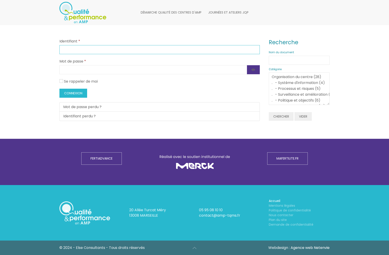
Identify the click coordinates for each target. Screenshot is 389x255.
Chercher (281, 116)
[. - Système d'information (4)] (299, 83)
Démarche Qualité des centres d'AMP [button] (171, 12)
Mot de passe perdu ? (82, 106)
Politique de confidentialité (290, 210)
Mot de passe (72, 61)
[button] (194, 248)
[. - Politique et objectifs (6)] (299, 100)
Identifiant (69, 41)
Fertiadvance (101, 158)
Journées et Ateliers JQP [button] (228, 12)
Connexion (73, 93)
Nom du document (281, 52)
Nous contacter (281, 215)
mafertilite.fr (287, 158)
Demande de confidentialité (291, 224)
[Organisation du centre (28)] (299, 77)
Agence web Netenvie (310, 247)
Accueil (274, 201)
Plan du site (278, 220)
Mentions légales (282, 205)
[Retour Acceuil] (82, 12)
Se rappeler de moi (81, 81)
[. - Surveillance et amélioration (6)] (299, 94)
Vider (303, 116)
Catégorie (275, 69)
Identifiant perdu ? (79, 116)
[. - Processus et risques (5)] (299, 89)
